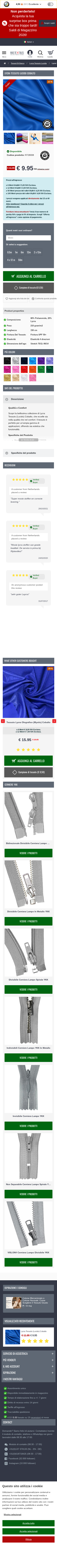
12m (29, 252)
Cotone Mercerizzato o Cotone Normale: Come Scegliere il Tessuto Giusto (35, 1300)
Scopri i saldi (49, 23)
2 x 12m (37, 252)
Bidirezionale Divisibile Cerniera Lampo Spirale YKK (28, 843)
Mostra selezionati (12, 1514)
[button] (15, 298)
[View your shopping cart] (50, 53)
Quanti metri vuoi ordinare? (19, 230)
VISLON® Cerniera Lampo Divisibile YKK (28, 1252)
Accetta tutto (28, 1523)
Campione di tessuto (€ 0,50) (31, 287)
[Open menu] (4, 52)
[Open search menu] (40, 53)
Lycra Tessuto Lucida (38, 63)
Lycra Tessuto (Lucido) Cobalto (34, 1331)
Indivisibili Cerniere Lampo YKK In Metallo (28, 1048)
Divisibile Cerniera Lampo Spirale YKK (28, 980)
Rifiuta (29, 1539)
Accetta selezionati (29, 1531)
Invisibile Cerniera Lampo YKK (28, 1116)
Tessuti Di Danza (17, 63)
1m (16, 252)
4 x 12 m (11, 260)
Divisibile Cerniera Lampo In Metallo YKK (28, 911)
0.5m (9, 252)
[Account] (30, 53)
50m (20, 260)
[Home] (5, 63)
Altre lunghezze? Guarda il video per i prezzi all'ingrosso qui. (25, 205)
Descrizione (17, 399)
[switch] (50, 4)
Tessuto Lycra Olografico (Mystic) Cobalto (28, 722)
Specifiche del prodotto (23, 453)
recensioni (36, 1417)
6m (22, 252)
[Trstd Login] (52, 4)
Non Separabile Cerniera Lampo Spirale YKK (28, 1184)
